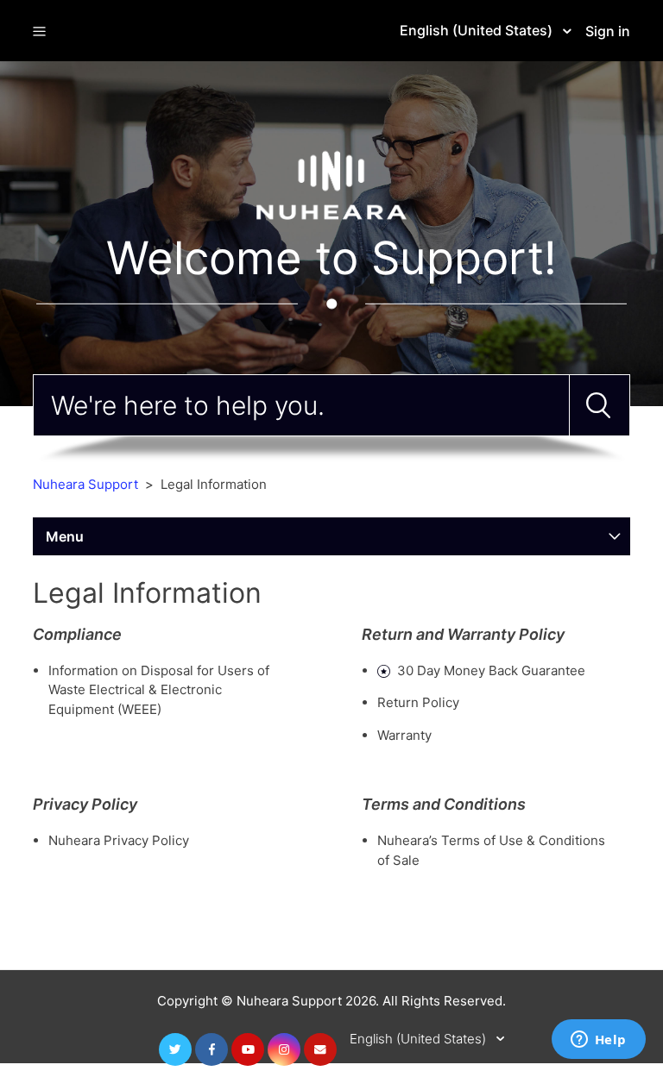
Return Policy (418, 702)
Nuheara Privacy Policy (118, 840)
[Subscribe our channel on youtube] (247, 1049)
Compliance (77, 634)
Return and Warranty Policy (463, 634)
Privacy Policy (85, 804)
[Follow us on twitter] (175, 1049)
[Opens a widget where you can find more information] (598, 1040)
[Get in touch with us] (320, 1049)
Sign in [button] (607, 31)
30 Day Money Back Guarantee (491, 670)
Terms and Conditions (444, 804)
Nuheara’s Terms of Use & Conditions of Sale (491, 850)
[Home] (331, 184)
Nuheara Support (85, 484)
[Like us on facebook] (211, 1049)
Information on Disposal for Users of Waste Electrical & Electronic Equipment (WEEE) (158, 689)
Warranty (404, 735)
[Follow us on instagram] (284, 1049)
